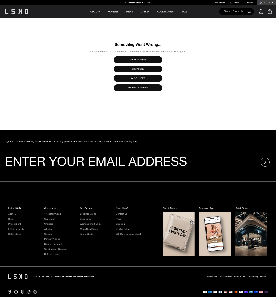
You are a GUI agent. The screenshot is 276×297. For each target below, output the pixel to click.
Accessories (165, 12)
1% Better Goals (52, 214)
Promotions (212, 276)
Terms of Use (239, 276)
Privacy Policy (226, 276)
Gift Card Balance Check (128, 234)
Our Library (50, 219)
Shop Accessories (138, 87)
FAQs (118, 219)
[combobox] (234, 11)
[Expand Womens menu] (121, 11)
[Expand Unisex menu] (152, 11)
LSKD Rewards (16, 229)
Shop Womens (138, 59)
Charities (48, 224)
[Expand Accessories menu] (176, 11)
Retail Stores (14, 234)
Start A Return (123, 229)
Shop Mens (138, 69)
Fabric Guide (86, 234)
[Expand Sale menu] (190, 11)
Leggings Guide (88, 214)
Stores (236, 3)
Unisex (145, 12)
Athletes (48, 229)
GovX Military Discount (55, 249)
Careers (48, 234)
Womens (113, 12)
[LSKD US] (16, 11)
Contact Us (121, 214)
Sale (184, 12)
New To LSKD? (220, 3)
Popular (94, 12)
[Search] (250, 11)
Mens (129, 12)
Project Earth (15, 224)
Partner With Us (52, 239)
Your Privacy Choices (257, 276)
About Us (13, 214)
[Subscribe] (266, 162)
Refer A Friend (51, 254)
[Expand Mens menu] (135, 11)
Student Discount (53, 244)
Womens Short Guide (91, 224)
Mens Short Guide (89, 229)
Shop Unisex (138, 78)
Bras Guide (86, 219)
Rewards (250, 3)
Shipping (120, 224)
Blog (10, 219)
